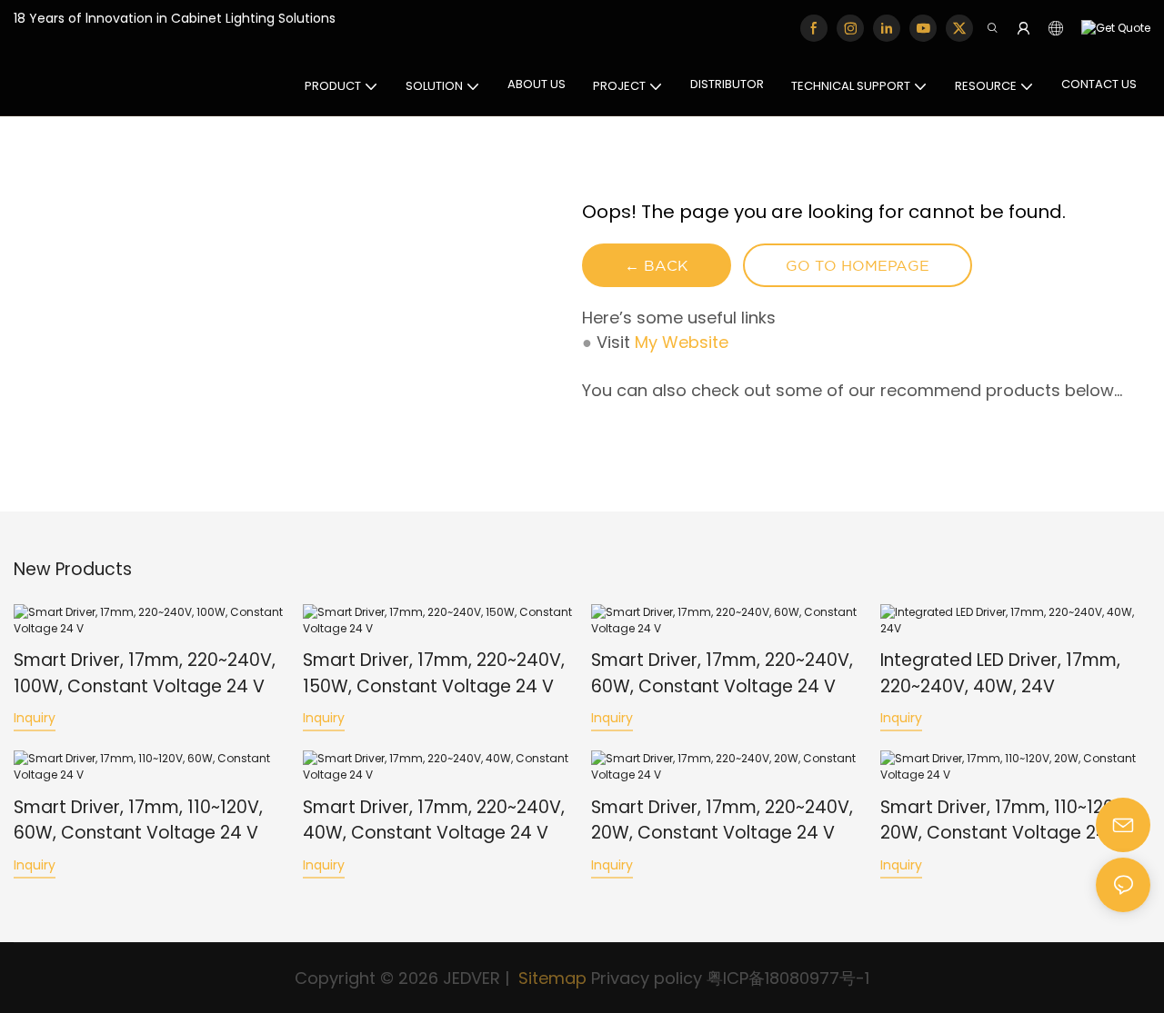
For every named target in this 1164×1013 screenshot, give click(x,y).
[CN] (1111, 28)
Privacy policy (646, 978)
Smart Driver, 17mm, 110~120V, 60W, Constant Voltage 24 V (138, 820)
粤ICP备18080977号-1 (788, 978)
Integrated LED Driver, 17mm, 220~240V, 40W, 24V (1000, 673)
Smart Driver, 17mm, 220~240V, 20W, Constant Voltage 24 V (722, 820)
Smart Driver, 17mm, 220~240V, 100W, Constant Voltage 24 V (145, 673)
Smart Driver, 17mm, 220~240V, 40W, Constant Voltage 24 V (434, 820)
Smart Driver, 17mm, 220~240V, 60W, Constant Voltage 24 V (722, 673)
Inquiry (34, 718)
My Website (681, 342)
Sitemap (550, 978)
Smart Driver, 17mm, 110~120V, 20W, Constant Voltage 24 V (1004, 820)
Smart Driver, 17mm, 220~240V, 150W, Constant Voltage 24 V (434, 673)
